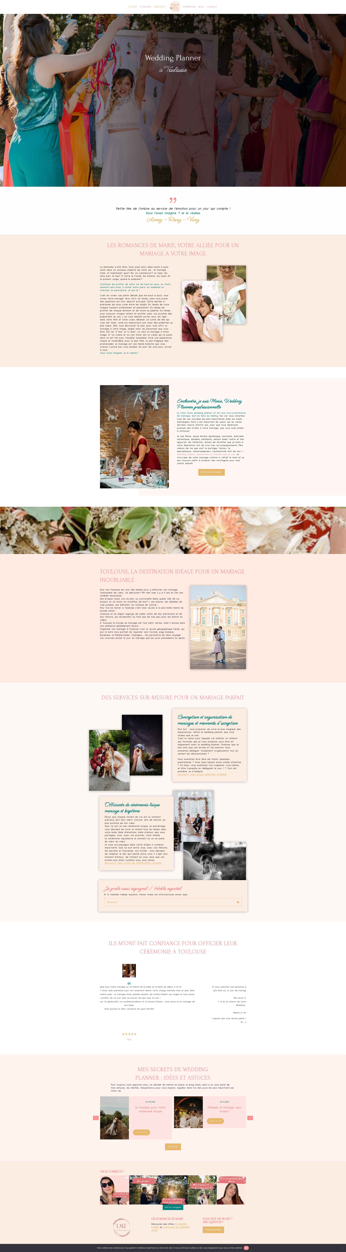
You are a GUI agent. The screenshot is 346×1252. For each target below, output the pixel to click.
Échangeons (213, 1230)
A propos (145, 7)
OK (246, 1248)
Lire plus (141, 1125)
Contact (212, 7)
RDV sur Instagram (173, 1207)
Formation (189, 7)
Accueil (133, 7)
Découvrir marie (212, 472)
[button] (250, 1118)
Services (159, 7)
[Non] (342, 1248)
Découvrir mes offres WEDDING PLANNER (202, 774)
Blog (201, 7)
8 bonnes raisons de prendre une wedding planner (150, 1111)
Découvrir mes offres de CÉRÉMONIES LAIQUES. (133, 863)
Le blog (173, 1147)
